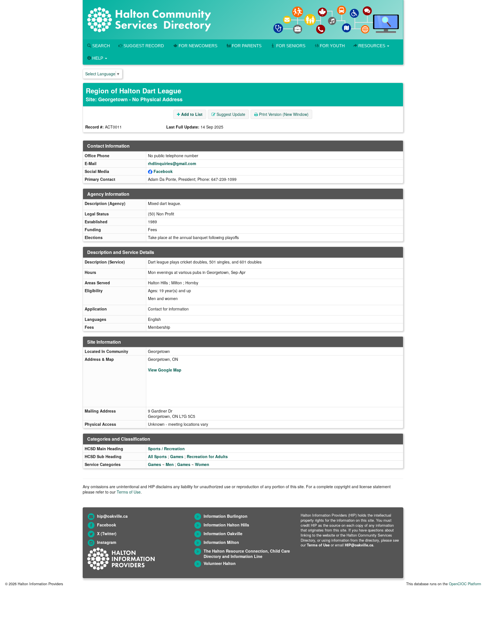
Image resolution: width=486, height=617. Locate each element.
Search (100, 45)
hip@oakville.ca (112, 516)
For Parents (247, 45)
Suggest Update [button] (230, 114)
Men (170, 464)
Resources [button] (371, 45)
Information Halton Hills (226, 525)
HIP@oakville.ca (359, 545)
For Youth (332, 45)
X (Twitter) (106, 533)
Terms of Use (129, 492)
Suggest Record (143, 45)
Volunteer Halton (220, 563)
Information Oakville (223, 533)
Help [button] (97, 58)
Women (202, 464)
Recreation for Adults (207, 456)
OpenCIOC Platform (465, 583)
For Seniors (290, 45)
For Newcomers (198, 45)
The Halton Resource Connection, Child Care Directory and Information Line (247, 553)
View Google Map (164, 370)
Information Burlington (226, 516)
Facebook (163, 171)
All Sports (157, 456)
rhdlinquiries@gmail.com (172, 163)
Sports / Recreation (166, 448)
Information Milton (221, 542)
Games (176, 456)
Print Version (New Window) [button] (283, 114)
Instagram (106, 542)
